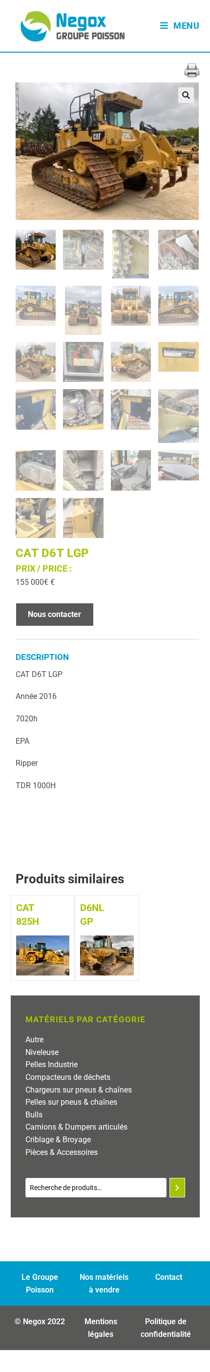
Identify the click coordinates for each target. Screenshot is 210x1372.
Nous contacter (54, 614)
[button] (186, 95)
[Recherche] (177, 1187)
